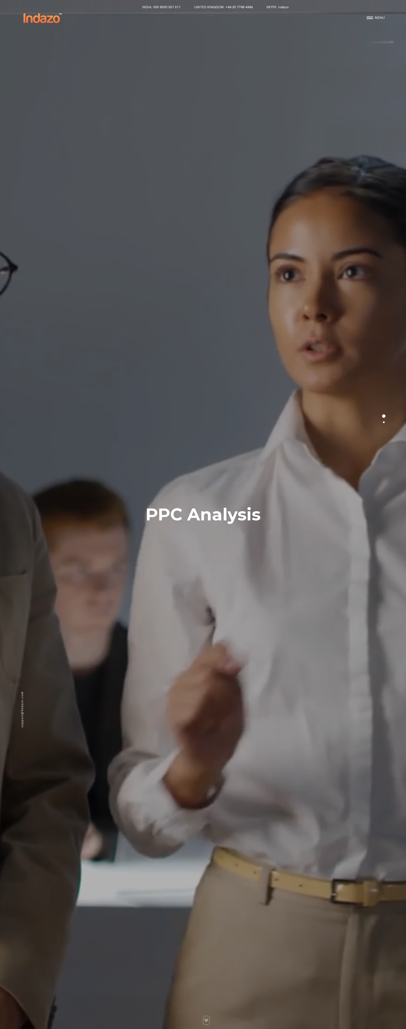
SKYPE (277, 7)
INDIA (161, 7)
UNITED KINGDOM (223, 7)
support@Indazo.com (22, 709)
